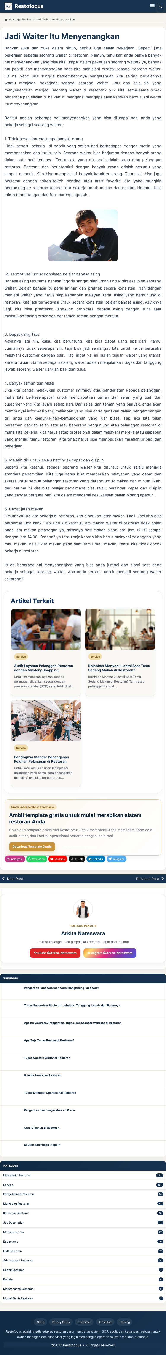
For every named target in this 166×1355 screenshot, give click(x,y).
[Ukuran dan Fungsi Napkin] (12, 1149)
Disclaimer (84, 1322)
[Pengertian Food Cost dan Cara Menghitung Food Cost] (12, 992)
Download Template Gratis (32, 846)
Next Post (15, 879)
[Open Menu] (152, 5)
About (40, 1322)
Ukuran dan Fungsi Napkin (42, 1144)
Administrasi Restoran (17, 1260)
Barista (8, 1279)
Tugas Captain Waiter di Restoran (47, 1057)
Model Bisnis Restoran (18, 1298)
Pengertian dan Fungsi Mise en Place (49, 1110)
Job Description (13, 1222)
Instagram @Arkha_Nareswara (109, 953)
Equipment (10, 1241)
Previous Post (147, 879)
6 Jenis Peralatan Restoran (42, 1075)
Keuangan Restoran (16, 1213)
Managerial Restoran (17, 1175)
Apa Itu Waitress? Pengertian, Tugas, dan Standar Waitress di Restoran (72, 1023)
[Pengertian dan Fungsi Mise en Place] (12, 1114)
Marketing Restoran (16, 1203)
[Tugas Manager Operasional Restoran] (12, 1097)
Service (8, 1185)
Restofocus (72, 1345)
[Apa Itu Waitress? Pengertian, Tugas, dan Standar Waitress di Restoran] (12, 1027)
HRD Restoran (12, 1251)
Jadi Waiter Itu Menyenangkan (62, 36)
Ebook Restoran (13, 1270)
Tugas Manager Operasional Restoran (50, 1092)
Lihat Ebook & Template (78, 846)
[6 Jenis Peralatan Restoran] (12, 1079)
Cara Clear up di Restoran (41, 1127)
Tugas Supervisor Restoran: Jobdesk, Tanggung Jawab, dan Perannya (72, 1005)
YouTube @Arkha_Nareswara (55, 953)
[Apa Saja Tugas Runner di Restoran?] (12, 1044)
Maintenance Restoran (18, 1288)
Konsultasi (105, 1322)
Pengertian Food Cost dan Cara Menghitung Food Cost (61, 988)
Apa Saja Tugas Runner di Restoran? (49, 1040)
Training (124, 1322)
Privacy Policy (61, 1322)
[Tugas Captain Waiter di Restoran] (12, 1062)
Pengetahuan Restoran (18, 1194)
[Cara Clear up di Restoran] (12, 1132)
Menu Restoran (13, 1232)
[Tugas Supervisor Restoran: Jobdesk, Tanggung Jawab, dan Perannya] (12, 1009)
